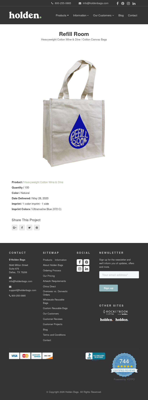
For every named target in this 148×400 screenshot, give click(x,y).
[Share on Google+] (15, 227)
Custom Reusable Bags (55, 308)
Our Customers (102, 15)
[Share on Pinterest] (37, 227)
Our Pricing (49, 275)
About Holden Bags (53, 265)
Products (61, 15)
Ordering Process (52, 270)
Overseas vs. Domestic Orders (55, 293)
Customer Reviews (53, 319)
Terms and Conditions (54, 334)
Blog (121, 15)
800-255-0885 (18, 295)
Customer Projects (52, 324)
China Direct (49, 286)
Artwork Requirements (54, 281)
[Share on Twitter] (29, 227)
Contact (132, 15)
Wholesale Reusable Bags (53, 301)
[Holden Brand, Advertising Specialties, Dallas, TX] (95, 356)
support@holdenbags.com (22, 290)
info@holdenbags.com (20, 281)
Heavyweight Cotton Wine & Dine (43, 182)
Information (80, 15)
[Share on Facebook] (22, 227)
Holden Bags (18, 259)
